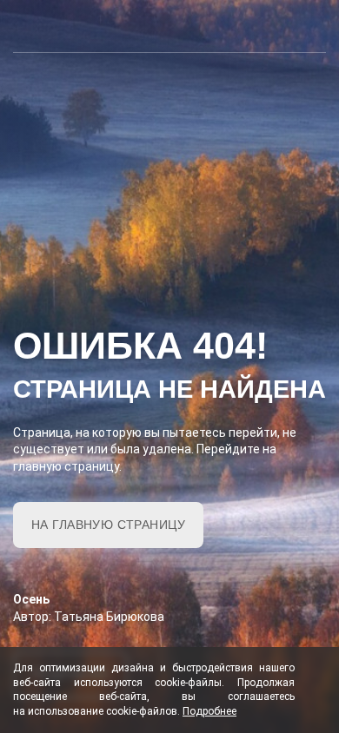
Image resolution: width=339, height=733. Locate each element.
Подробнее (209, 711)
